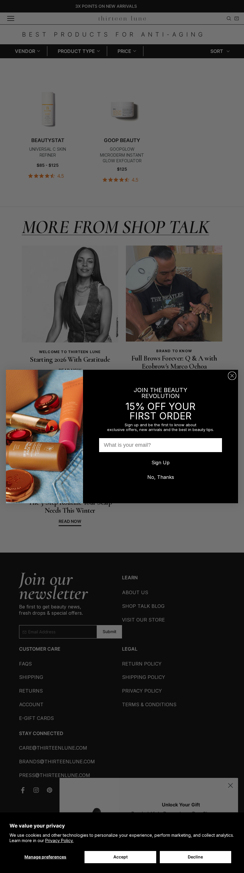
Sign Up (160, 462)
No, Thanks (160, 477)
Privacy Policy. (59, 840)
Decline (195, 856)
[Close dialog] (232, 375)
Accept (120, 856)
